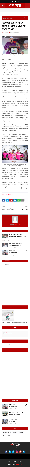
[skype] (13, 451)
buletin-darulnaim (6, 432)
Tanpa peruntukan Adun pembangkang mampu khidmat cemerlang (17, 236)
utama (7, 17)
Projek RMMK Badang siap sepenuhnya (16, 420)
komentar (15, 432)
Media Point (19, 464)
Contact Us (20, 461)
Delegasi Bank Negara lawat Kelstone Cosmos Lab (16, 413)
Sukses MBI (18, 345)
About (14, 461)
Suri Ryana (5, 32)
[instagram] (18, 1)
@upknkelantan (8, 333)
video (8, 435)
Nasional (21, 432)
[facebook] (12, 1)
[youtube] (20, 451)
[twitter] (15, 1)
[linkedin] (24, 451)
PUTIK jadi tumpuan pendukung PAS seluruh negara (18, 251)
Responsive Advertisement (8, 194)
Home (4, 17)
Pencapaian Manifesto (7, 345)
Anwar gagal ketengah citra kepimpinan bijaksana (16, 244)
